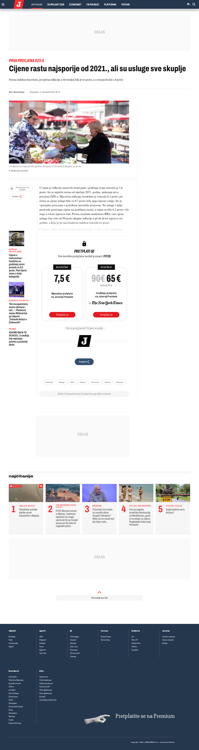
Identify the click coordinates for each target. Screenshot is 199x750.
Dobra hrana (13, 697)
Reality (164, 643)
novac (104, 631)
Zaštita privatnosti (46, 683)
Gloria (11, 700)
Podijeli (15, 196)
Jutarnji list (13, 677)
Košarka (42, 643)
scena (166, 631)
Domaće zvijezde (168, 637)
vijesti (12, 631)
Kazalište (135, 650)
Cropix (11, 720)
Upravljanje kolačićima (47, 700)
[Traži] (194, 4)
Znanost (73, 640)
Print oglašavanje (45, 693)
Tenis (41, 646)
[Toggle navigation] (2, 3)
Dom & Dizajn (14, 693)
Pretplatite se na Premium (145, 716)
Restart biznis (106, 637)
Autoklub (12, 690)
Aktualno (36, 4)
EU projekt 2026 (55, 4)
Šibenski (12, 716)
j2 (71, 631)
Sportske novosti (15, 683)
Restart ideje (105, 640)
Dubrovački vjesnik (16, 706)
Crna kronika (13, 643)
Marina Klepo (19, 92)
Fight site (42, 650)
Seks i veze (74, 646)
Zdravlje (73, 643)
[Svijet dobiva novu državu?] (173, 493)
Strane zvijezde (168, 640)
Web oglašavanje (45, 690)
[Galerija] (69, 132)
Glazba (134, 646)
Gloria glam (13, 703)
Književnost (136, 643)
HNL (41, 637)
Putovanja (74, 650)
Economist (75, 4)
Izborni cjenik (44, 686)
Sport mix (42, 653)
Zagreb (11, 646)
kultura (136, 631)
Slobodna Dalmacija (16, 680)
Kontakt (42, 697)
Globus (11, 686)
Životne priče (75, 653)
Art (133, 637)
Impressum (43, 677)
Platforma (110, 4)
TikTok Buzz (92, 4)
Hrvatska (12, 637)
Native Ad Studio (15, 723)
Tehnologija (74, 637)
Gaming (73, 656)
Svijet (11, 640)
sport (42, 631)
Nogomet (42, 640)
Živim (11, 710)
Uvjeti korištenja (45, 680)
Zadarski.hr (13, 713)
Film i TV (135, 640)
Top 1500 (125, 4)
